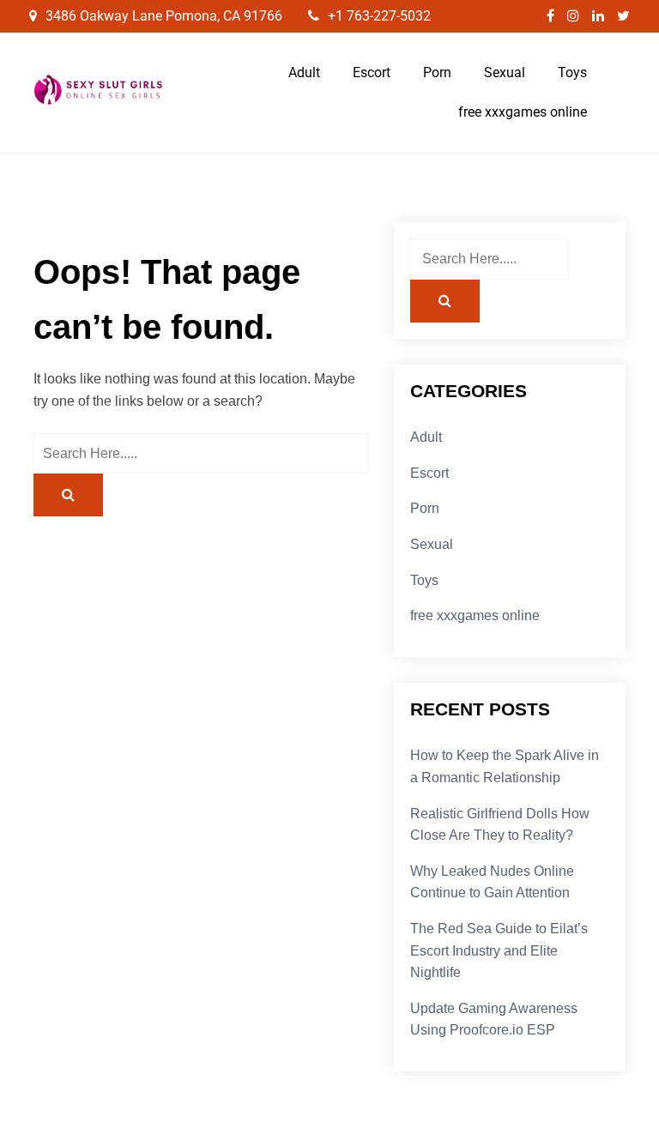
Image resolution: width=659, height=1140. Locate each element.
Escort (371, 72)
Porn (437, 72)
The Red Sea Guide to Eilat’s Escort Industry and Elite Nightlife (499, 950)
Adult (304, 72)
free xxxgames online (522, 112)
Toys (572, 72)
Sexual (504, 72)
